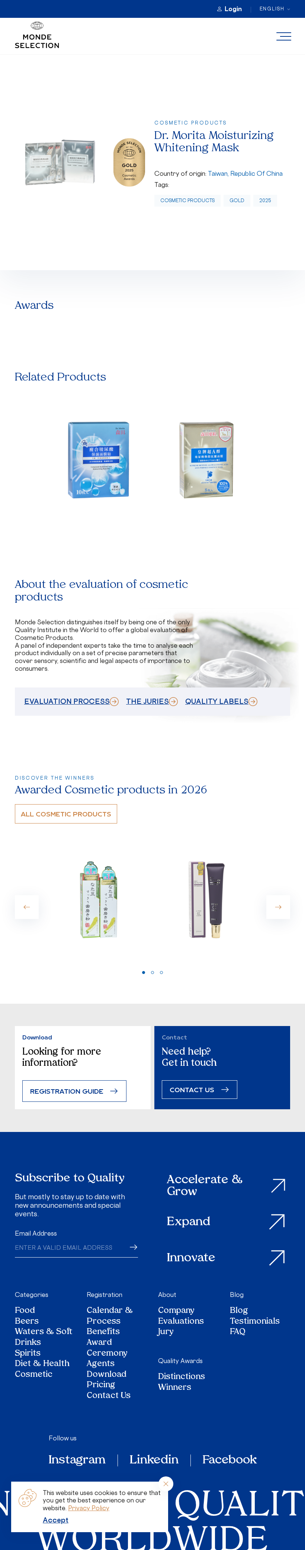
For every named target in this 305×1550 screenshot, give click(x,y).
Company (176, 1311)
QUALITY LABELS (216, 701)
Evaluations (181, 1322)
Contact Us (109, 1396)
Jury (166, 1332)
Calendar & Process (110, 1316)
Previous (27, 907)
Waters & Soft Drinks (44, 1337)
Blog (237, 1294)
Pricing (101, 1385)
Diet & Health (42, 1364)
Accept (55, 1520)
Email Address (36, 1233)
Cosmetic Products (187, 200)
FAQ (237, 1332)
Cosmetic (33, 1375)
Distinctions (181, 1377)
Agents (101, 1364)
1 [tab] (143, 972)
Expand (188, 1222)
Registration (104, 1294)
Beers (27, 1322)
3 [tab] (161, 972)
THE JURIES (147, 701)
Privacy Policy (88, 1508)
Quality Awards (180, 1361)
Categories (31, 1294)
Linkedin (154, 1460)
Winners (174, 1388)
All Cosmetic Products (66, 813)
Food (25, 1311)
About (167, 1294)
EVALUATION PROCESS (67, 701)
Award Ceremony (107, 1348)
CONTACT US (192, 1089)
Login (233, 9)
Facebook (230, 1460)
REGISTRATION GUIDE (66, 1091)
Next (278, 907)
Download (106, 1375)
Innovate (191, 1258)
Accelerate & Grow (205, 1186)
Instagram (77, 1460)
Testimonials (255, 1322)
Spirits (28, 1354)
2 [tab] (152, 972)
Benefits (103, 1332)
